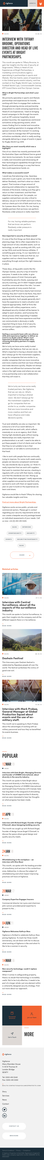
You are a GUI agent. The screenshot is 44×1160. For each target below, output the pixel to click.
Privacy (18, 1150)
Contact (5, 1104)
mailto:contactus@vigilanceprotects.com (21, 1085)
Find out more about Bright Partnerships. (19, 502)
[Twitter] (4, 1111)
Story (4, 1092)
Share (22, 555)
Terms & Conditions (8, 1150)
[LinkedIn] (4, 1117)
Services (5, 1096)
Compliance (26, 1150)
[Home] (8, 3)
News (4, 1100)
